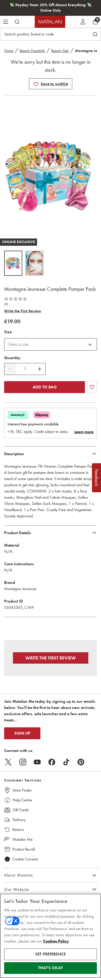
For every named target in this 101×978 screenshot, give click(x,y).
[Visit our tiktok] (66, 762)
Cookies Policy (56, 941)
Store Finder (22, 790)
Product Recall (23, 849)
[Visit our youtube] (37, 762)
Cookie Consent (25, 859)
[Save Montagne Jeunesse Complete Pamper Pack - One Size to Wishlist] (36, 83)
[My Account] (83, 21)
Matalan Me (22, 839)
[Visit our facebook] (52, 762)
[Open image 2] (34, 263)
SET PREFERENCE (50, 954)
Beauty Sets (60, 50)
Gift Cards (20, 809)
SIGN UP (22, 733)
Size (8, 332)
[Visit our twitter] (8, 762)
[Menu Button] (5, 21)
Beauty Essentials (32, 50)
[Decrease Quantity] (10, 369)
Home (8, 50)
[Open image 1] (13, 263)
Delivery (19, 819)
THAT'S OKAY (50, 967)
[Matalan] (50, 22)
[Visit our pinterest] (81, 762)
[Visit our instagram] (23, 762)
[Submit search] (17, 21)
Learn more (83, 432)
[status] (25, 369)
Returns (18, 829)
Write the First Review (22, 311)
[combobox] (50, 344)
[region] (50, 936)
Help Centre (22, 800)
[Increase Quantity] (39, 369)
